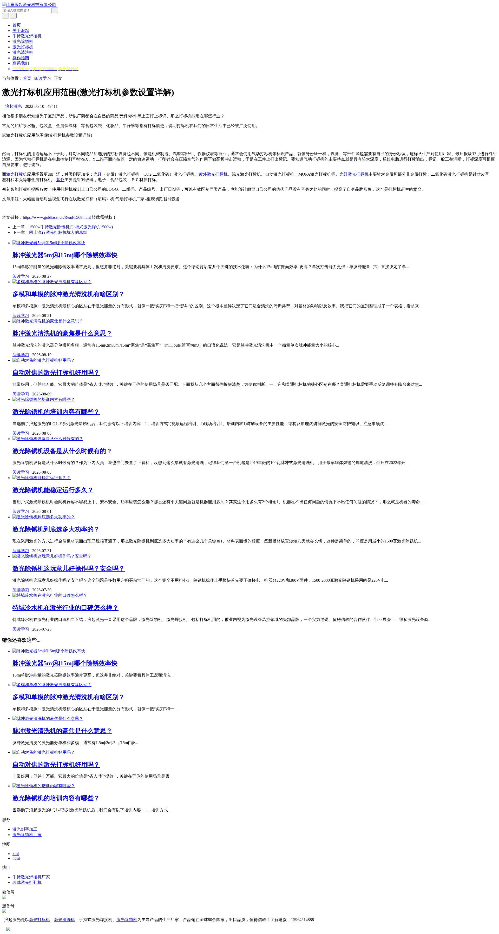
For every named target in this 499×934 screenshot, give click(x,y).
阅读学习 (42, 78)
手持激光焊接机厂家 (31, 877)
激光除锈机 (22, 41)
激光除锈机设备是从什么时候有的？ (62, 451)
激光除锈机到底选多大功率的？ (56, 529)
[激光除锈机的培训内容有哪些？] (43, 399)
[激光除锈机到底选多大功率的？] (43, 517)
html (16, 858)
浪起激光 (12, 106)
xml (15, 853)
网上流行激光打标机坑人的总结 (58, 232)
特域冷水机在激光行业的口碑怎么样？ (65, 607)
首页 (16, 25)
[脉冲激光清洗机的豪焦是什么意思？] (47, 321)
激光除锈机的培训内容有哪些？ (56, 411)
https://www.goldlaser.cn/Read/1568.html (57, 217)
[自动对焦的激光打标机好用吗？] (43, 360)
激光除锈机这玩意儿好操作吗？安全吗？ (68, 568)
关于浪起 (20, 30)
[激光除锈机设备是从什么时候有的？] (47, 438)
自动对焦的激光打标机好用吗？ (56, 372)
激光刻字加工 (24, 829)
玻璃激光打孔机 (27, 882)
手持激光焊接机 (27, 36)
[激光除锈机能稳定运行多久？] (41, 477)
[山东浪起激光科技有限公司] (29, 4)
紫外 (60, 179)
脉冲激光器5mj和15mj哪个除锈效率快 (64, 255)
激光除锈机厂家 (27, 834)
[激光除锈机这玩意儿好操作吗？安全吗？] (51, 556)
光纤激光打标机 (354, 174)
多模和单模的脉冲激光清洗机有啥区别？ (68, 294)
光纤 (98, 174)
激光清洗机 (22, 52)
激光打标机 (22, 47)
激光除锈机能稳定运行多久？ (53, 490)
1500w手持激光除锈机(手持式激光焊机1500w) (71, 227)
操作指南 (20, 58)
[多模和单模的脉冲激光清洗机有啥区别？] (51, 282)
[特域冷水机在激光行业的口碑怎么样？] (49, 595)
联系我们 (20, 63)
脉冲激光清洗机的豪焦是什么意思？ (62, 333)
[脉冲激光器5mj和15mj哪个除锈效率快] (48, 243)
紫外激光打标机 (213, 174)
